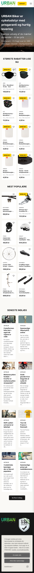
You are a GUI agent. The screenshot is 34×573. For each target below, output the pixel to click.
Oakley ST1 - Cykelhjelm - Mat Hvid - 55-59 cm (24, 239)
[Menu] (31, 3)
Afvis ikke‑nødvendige (17, 561)
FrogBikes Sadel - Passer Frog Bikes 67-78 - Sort (24, 266)
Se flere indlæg (17, 498)
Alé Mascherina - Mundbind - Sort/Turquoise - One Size (24, 87)
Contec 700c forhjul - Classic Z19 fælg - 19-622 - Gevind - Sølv (9, 267)
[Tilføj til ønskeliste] (13, 69)
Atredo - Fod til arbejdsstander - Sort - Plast (24, 172)
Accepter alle (17, 555)
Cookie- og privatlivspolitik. (20, 550)
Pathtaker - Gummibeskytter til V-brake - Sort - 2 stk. (25, 293)
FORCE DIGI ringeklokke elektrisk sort (7, 239)
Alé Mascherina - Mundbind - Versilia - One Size (8, 115)
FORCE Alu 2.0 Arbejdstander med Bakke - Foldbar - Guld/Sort (9, 293)
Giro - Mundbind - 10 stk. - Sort (8, 85)
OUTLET (22, 3)
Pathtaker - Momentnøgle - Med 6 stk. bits (8, 211)
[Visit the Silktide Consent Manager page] (27, 566)
